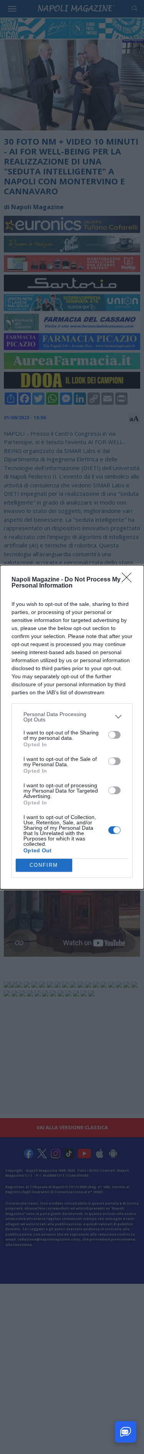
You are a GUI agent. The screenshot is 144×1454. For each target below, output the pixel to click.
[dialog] (72, 727)
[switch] (114, 735)
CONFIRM (44, 865)
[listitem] (72, 717)
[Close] (129, 580)
